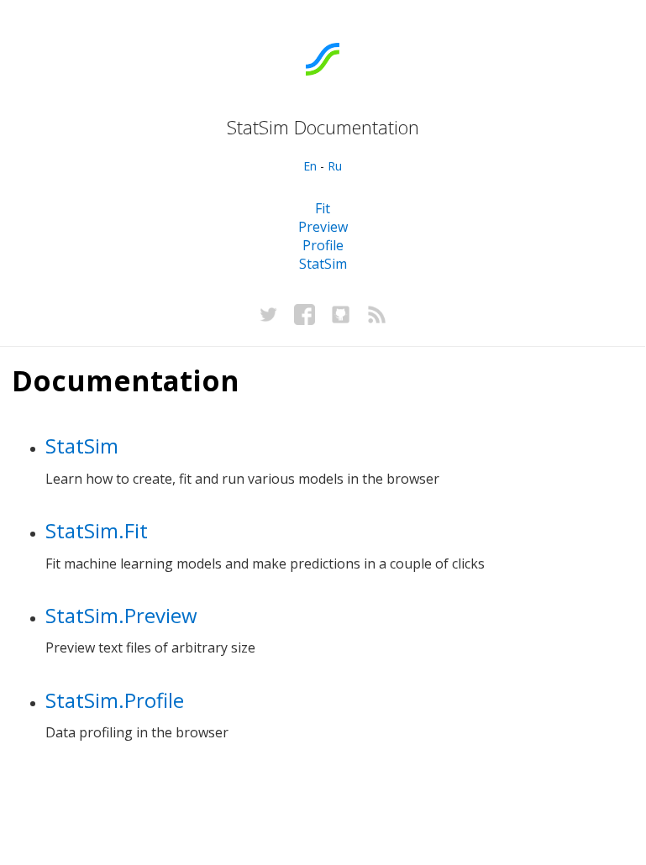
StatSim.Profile (114, 700)
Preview (323, 227)
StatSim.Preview (121, 615)
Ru (335, 166)
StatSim (323, 263)
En (310, 166)
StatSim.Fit (96, 530)
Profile (323, 245)
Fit (322, 208)
